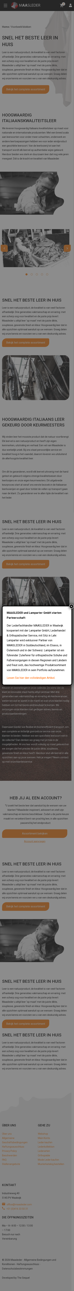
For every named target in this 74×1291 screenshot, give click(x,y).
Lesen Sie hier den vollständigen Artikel (31, 677)
